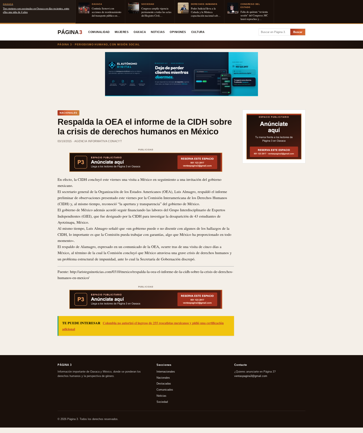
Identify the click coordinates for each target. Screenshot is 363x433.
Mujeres (122, 32)
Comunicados (165, 389)
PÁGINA (70, 32)
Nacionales (163, 377)
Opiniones (178, 32)
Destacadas (164, 383)
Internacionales (166, 371)
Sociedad (162, 401)
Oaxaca (140, 32)
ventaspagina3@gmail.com (250, 376)
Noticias (158, 32)
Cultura (198, 32)
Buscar (297, 32)
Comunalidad (99, 32)
